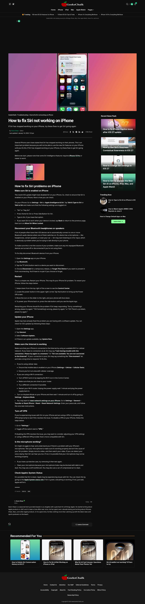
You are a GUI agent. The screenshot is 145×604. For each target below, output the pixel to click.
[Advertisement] (72, 37)
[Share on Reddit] (82, 132)
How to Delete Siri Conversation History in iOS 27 (24, 563)
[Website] (91, 502)
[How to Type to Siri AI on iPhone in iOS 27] (103, 201)
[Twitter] (13, 4)
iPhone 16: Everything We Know (88, 14)
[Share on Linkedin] (79, 132)
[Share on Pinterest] (76, 132)
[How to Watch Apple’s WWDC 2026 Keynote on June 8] (103, 210)
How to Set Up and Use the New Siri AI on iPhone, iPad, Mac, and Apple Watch (118, 184)
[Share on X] (73, 132)
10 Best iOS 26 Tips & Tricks (66, 14)
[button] (127, 4)
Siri (29, 491)
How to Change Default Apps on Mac (113, 216)
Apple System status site (34, 480)
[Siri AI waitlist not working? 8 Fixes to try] (120, 549)
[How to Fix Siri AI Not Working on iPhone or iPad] (57, 549)
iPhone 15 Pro (74, 156)
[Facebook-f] (9, 4)
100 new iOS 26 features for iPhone (43, 14)
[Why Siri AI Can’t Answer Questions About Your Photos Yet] (88, 549)
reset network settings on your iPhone (45, 401)
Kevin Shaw (15, 131)
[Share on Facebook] (70, 132)
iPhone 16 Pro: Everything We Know (112, 14)
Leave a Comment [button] (83, 524)
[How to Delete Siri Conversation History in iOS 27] (25, 549)
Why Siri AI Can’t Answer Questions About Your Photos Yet (88, 563)
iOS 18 (24, 491)
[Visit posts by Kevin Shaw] (10, 501)
